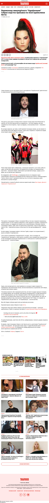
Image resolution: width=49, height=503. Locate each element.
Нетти (22, 331)
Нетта (24, 305)
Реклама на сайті (12, 490)
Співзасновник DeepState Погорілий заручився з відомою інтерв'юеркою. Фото (11, 417)
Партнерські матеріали (29, 490)
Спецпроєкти (37, 7)
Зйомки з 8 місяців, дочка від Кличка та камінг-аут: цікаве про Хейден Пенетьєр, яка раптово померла (36, 458)
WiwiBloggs (15, 175)
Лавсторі (26, 7)
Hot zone (31, 7)
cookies (11, 501)
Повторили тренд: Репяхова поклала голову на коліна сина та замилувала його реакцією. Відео (36, 396)
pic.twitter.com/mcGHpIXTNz (11, 314)
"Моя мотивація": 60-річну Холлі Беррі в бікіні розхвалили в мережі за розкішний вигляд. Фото (12, 458)
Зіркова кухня (20, 7)
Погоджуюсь (3, 502)
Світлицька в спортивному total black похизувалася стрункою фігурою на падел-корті (11, 396)
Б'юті (15, 7)
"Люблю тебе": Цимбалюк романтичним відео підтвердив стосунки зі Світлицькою (37, 417)
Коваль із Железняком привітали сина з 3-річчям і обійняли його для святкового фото (36, 437)
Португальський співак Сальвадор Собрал (12, 57)
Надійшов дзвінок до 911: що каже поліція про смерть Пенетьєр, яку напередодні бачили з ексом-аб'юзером (12, 437)
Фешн (12, 7)
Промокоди (37, 490)
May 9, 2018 (24, 316)
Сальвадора (15, 67)
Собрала (12, 331)
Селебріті (3, 7)
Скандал (8, 7)
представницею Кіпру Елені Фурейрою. (36, 309)
